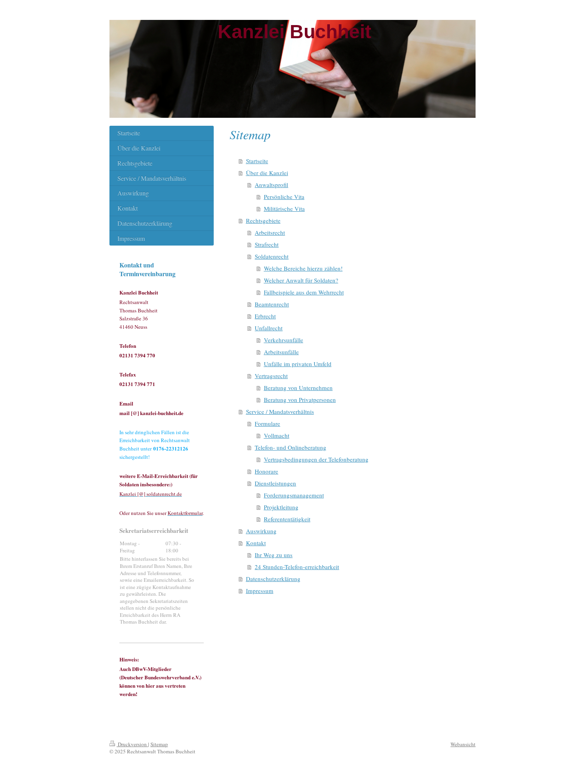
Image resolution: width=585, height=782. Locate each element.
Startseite (257, 161)
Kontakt (256, 543)
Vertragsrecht (271, 376)
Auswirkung (261, 531)
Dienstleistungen (275, 483)
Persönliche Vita (284, 197)
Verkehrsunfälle (283, 340)
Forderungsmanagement (294, 495)
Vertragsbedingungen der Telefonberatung (316, 459)
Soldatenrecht (272, 256)
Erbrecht (265, 316)
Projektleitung (281, 507)
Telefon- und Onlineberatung (290, 447)
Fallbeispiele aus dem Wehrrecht (304, 292)
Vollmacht (276, 435)
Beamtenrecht (272, 304)
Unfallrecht (269, 328)
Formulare (267, 423)
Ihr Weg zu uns (273, 555)
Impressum (259, 591)
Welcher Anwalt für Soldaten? (301, 280)
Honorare (266, 471)
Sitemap (159, 744)
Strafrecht (267, 244)
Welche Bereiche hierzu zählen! (303, 268)
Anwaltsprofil (271, 185)
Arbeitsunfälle (281, 352)
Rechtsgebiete (263, 220)
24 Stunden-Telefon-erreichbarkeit (297, 567)
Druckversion (132, 744)
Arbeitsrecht (270, 232)
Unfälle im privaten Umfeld (298, 364)
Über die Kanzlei (267, 173)
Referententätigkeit (287, 519)
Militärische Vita (284, 209)
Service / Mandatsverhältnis (280, 411)
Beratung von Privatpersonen (300, 400)
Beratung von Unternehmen (298, 388)
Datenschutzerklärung (273, 579)
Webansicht (463, 744)
